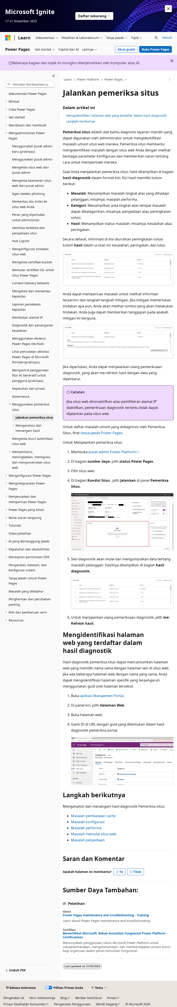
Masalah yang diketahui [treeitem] (26, 591)
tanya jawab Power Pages (101, 432)
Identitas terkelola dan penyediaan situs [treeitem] (28, 230)
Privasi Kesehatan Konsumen (24, 1004)
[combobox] (29, 84)
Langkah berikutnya (80, 121)
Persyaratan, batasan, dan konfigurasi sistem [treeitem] (28, 567)
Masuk (167, 37)
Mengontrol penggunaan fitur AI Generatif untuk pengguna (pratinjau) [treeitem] (30, 375)
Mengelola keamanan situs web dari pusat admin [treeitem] (31, 183)
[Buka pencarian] (156, 38)
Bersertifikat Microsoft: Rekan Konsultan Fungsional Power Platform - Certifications (115, 935)
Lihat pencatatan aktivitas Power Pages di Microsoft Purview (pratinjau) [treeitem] (30, 356)
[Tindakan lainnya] (170, 79)
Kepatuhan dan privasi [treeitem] (28, 388)
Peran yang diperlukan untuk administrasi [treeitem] (28, 217)
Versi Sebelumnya (42, 998)
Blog (63, 998)
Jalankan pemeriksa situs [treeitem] (34, 417)
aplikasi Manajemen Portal (101, 695)
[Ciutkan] (53, 75)
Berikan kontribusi (88, 998)
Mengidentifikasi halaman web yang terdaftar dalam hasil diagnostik (116, 115)
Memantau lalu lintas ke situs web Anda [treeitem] (29, 204)
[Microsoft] (8, 38)
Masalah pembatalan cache (93, 815)
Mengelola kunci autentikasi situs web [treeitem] (32, 441)
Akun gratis (126, 49)
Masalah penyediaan (88, 840)
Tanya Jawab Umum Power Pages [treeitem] (28, 581)
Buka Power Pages (155, 49)
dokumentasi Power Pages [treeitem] (28, 94)
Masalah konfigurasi (87, 822)
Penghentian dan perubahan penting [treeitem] (30, 602)
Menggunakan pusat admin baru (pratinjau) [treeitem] (32, 149)
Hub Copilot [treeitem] (20, 241)
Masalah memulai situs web (93, 834)
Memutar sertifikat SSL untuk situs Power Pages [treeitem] (33, 272)
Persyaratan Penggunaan (72, 1004)
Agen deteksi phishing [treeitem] (28, 194)
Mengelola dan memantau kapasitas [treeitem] (31, 294)
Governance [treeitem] (20, 396)
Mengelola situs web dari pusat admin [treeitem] (30, 170)
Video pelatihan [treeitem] (20, 533)
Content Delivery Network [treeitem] (30, 283)
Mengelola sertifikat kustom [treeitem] (32, 262)
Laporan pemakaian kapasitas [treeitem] (26, 307)
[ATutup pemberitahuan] (168, 8)
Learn (68, 79)
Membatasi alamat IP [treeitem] (27, 317)
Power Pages (113, 79)
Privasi (112, 998)
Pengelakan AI (13, 998)
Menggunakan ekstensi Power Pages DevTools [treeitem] (29, 341)
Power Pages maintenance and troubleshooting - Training (106, 915)
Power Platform (88, 79)
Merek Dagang (106, 1004)
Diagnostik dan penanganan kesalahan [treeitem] (32, 328)
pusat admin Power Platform (112, 451)
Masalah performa (86, 828)
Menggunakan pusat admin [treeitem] (32, 159)
